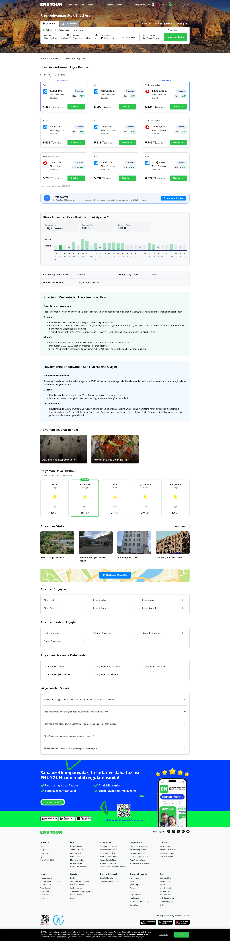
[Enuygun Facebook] (168, 832)
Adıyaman (66, 58)
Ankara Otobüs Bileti (108, 850)
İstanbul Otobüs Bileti (108, 846)
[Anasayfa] (41, 59)
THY (42, 846)
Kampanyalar (165, 881)
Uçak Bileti (48, 58)
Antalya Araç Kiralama (139, 856)
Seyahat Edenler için (108, 878)
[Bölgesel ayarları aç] (161, 5)
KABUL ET (182, 934)
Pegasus (44, 850)
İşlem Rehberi (165, 888)
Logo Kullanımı (135, 895)
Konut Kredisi (45, 884)
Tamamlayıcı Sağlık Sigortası (81, 891)
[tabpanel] (115, 35)
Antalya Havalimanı (167, 853)
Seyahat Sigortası (77, 884)
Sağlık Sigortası (76, 888)
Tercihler (163, 934)
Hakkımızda (134, 878)
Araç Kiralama (136, 842)
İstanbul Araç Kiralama (139, 846)
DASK (72, 898)
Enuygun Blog (165, 878)
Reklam (133, 888)
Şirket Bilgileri (135, 884)
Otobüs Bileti (106, 842)
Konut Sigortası (76, 895)
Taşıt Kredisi (45, 888)
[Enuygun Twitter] (178, 832)
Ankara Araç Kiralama (138, 850)
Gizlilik (162, 905)
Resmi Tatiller (165, 891)
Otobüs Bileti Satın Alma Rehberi (113, 866)
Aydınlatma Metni (167, 898)
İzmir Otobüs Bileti (107, 853)
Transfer (164, 842)
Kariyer (133, 891)
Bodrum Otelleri (76, 853)
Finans (43, 874)
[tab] (49, 24)
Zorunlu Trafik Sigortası (79, 881)
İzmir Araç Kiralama (137, 853)
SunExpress (45, 853)
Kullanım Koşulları (167, 901)
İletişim (132, 881)
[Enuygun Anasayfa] (51, 5)
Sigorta (73, 874)
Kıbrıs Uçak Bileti (47, 860)
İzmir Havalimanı (166, 856)
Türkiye (57, 58)
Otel (72, 842)
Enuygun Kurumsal (108, 874)
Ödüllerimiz (134, 898)
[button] (56, 247)
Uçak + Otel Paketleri (78, 866)
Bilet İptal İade (165, 895)
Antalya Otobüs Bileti (108, 863)
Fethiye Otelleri (76, 863)
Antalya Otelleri (76, 850)
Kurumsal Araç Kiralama (139, 863)
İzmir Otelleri (75, 856)
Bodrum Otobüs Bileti (108, 856)
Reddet (60, 937)
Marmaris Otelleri (77, 860)
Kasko (72, 878)
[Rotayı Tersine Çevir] (70, 37)
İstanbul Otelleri (76, 846)
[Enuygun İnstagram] (173, 832)
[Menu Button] (176, 4)
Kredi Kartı (44, 895)
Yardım (162, 884)
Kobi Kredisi (45, 891)
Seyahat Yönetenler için (109, 881)
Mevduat (44, 898)
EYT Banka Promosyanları (50, 881)
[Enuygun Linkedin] (183, 832)
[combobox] (56, 38)
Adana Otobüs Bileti (108, 860)
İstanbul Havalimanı (168, 850)
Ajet (42, 856)
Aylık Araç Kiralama (137, 860)
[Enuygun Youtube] (188, 832)
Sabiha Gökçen (166, 846)
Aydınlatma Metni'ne (139, 934)
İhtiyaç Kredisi (46, 878)
